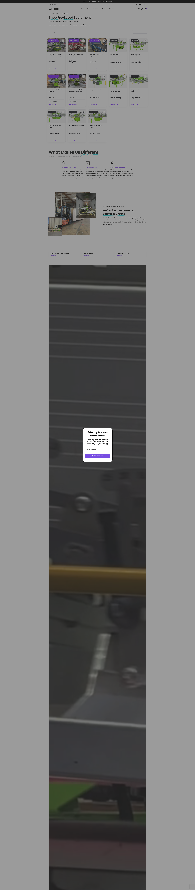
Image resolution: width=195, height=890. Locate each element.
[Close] (111, 430)
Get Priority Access (97, 456)
